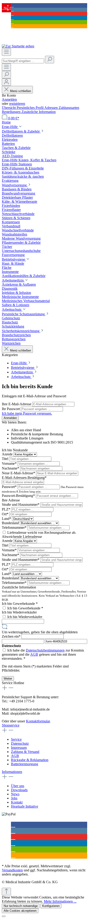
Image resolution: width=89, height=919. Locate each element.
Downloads (19, 790)
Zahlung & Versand (25, 752)
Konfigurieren (51, 906)
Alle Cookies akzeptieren (20, 910)
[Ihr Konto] (6, 82)
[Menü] (6, 52)
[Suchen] (49, 59)
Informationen (12, 772)
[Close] (3, 916)
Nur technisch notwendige (21, 906)
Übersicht (9, 108)
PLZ (6, 509)
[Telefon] (12, 26)
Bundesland (11, 523)
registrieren (17, 103)
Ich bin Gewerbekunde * (20, 604)
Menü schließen (20, 91)
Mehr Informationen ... (60, 901)
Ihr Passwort (11, 409)
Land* (7, 519)
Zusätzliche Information (38, 112)
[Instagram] (12, 10)
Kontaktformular (38, 721)
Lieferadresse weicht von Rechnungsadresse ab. (41, 532)
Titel (5, 459)
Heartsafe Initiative (24, 806)
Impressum (19, 748)
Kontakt (17, 802)
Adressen (51, 108)
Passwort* (10, 487)
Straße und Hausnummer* (21, 504)
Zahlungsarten (69, 108)
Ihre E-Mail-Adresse (17, 404)
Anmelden (9, 99)
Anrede (7, 454)
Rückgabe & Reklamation (29, 760)
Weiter (8, 678)
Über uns (17, 786)
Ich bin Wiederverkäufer (19, 612)
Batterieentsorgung (24, 764)
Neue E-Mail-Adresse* (19, 473)
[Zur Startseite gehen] (18, 46)
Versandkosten (12, 870)
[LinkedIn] (12, 18)
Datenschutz (20, 743)
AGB (34, 654)
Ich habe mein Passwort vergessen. (27, 413)
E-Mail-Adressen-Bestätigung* (24, 478)
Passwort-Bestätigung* (19, 496)
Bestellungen (11, 112)
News (15, 794)
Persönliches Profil (30, 108)
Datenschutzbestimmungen (45, 650)
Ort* (5, 514)
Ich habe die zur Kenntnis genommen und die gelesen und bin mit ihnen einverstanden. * (43, 654)
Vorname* (10, 463)
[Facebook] (12, 6)
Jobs (14, 798)
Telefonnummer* (14, 527)
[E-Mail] (12, 22)
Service (16, 739)
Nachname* (11, 468)
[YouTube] (12, 14)
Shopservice (10, 725)
